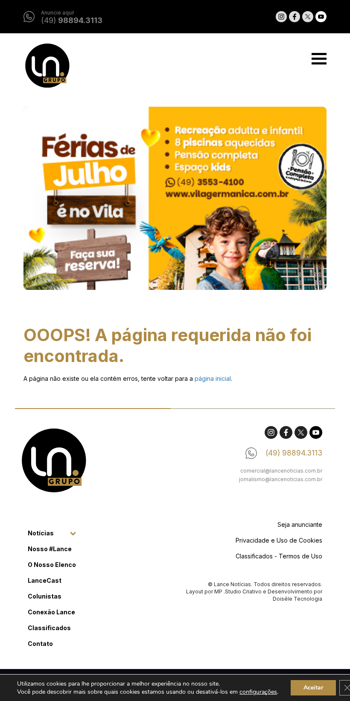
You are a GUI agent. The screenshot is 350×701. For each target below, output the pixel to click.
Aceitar (313, 687)
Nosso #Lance (50, 548)
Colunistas (44, 596)
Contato (40, 643)
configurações (258, 692)
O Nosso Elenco (52, 564)
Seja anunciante (299, 524)
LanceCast (44, 580)
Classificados (49, 627)
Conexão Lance (51, 612)
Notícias (41, 533)
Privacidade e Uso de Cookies (279, 540)
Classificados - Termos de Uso (279, 556)
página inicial (213, 378)
